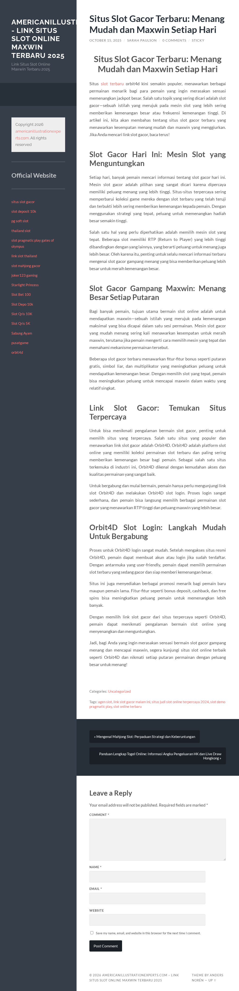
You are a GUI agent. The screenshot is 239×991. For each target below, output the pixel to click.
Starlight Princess (25, 285)
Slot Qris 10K (21, 314)
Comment (99, 815)
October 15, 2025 (105, 40)
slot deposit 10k (23, 211)
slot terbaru (112, 83)
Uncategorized (119, 691)
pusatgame (19, 343)
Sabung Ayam (21, 333)
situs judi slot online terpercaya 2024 (180, 702)
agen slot (105, 702)
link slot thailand (24, 256)
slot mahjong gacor (25, 266)
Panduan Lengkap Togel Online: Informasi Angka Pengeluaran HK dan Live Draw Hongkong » (160, 756)
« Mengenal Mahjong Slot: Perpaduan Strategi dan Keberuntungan (144, 736)
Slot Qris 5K (20, 323)
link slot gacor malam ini (131, 702)
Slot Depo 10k (22, 304)
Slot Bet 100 (21, 294)
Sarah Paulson (142, 40)
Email (95, 889)
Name (95, 867)
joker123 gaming (24, 275)
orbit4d (17, 352)
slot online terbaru (127, 706)
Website (96, 910)
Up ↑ (212, 980)
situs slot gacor (23, 202)
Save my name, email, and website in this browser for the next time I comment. (148, 933)
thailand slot (21, 231)
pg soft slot (19, 221)
